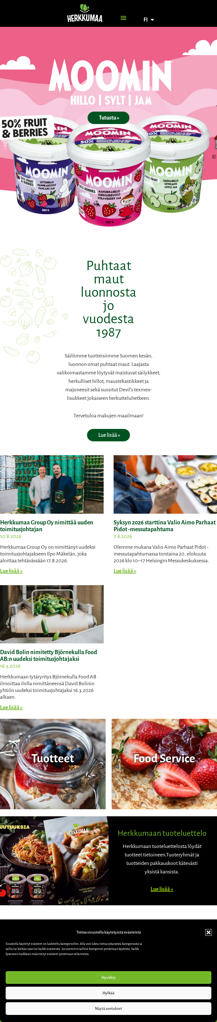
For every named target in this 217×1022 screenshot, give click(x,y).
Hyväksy (108, 977)
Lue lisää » (11, 571)
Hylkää (108, 993)
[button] (208, 932)
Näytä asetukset (108, 1008)
